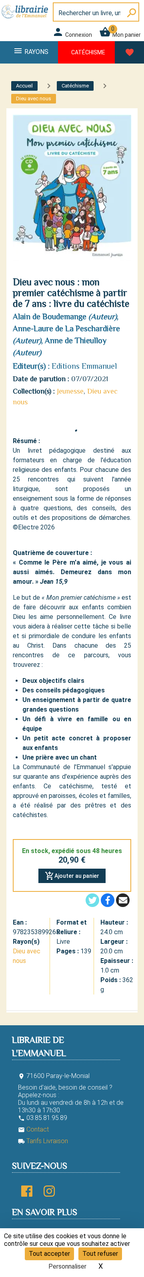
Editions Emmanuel (84, 366)
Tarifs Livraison (43, 1141)
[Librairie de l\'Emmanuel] (26, 19)
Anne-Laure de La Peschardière (66, 328)
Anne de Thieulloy (75, 340)
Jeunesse (70, 391)
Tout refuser (100, 1253)
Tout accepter (49, 1253)
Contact (33, 1129)
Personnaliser (67, 1266)
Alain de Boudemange (49, 316)
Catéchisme (88, 52)
